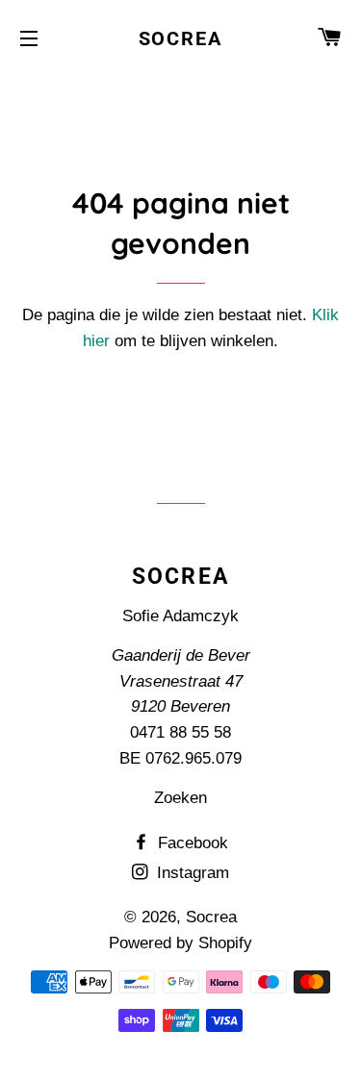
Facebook (190, 843)
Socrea (181, 38)
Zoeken (180, 798)
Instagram (190, 873)
